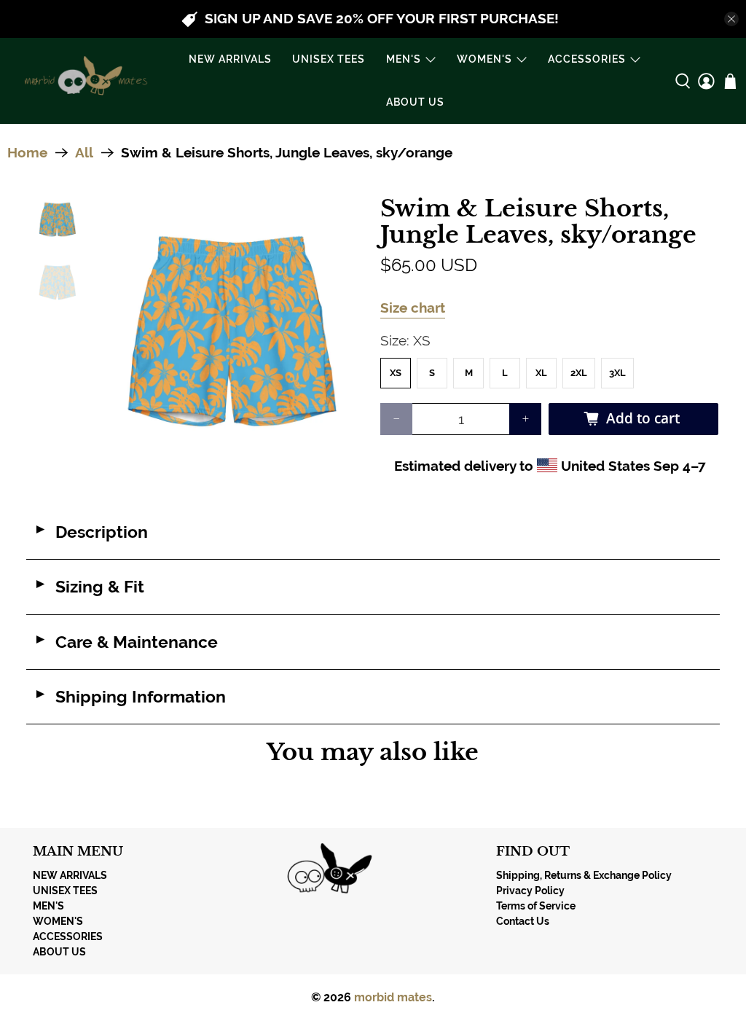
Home (27, 153)
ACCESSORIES (587, 59)
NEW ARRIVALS (230, 59)
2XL (578, 372)
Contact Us (522, 921)
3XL (617, 372)
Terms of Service (536, 906)
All (84, 153)
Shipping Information (130, 696)
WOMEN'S (484, 59)
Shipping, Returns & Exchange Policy (584, 875)
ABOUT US (415, 102)
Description (91, 532)
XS (395, 372)
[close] (731, 19)
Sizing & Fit (89, 586)
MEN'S (403, 59)
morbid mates (393, 997)
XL (541, 372)
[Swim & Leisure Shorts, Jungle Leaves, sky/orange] (230, 330)
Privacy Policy (530, 890)
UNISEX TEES (328, 59)
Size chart (412, 308)
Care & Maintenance (126, 642)
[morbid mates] (83, 80)
